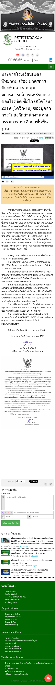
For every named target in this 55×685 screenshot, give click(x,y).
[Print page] (3, 181)
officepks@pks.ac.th (20, 674)
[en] (23, 55)
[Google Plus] (20, 60)
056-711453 (20, 668)
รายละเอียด (5, 493)
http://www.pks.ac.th (10, 323)
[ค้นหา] (51, 60)
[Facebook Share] (10, 60)
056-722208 (19, 671)
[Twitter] (15, 60)
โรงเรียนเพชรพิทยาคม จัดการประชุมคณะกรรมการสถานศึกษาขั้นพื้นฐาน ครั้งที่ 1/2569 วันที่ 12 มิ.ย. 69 (31, 552)
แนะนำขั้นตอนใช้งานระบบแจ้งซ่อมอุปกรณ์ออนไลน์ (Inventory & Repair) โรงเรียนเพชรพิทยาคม (29, 571)
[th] (17, 55)
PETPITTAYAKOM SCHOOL (28, 39)
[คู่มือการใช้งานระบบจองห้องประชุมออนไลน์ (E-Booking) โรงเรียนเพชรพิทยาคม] (5, 562)
